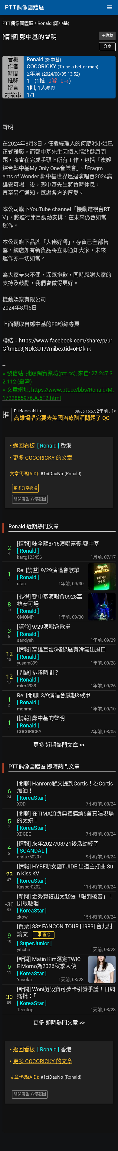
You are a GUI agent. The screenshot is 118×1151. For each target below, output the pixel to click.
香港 (40, 445)
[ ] (28, 551)
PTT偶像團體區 (17, 23)
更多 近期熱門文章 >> (59, 745)
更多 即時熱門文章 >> (59, 1022)
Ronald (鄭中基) (53, 23)
